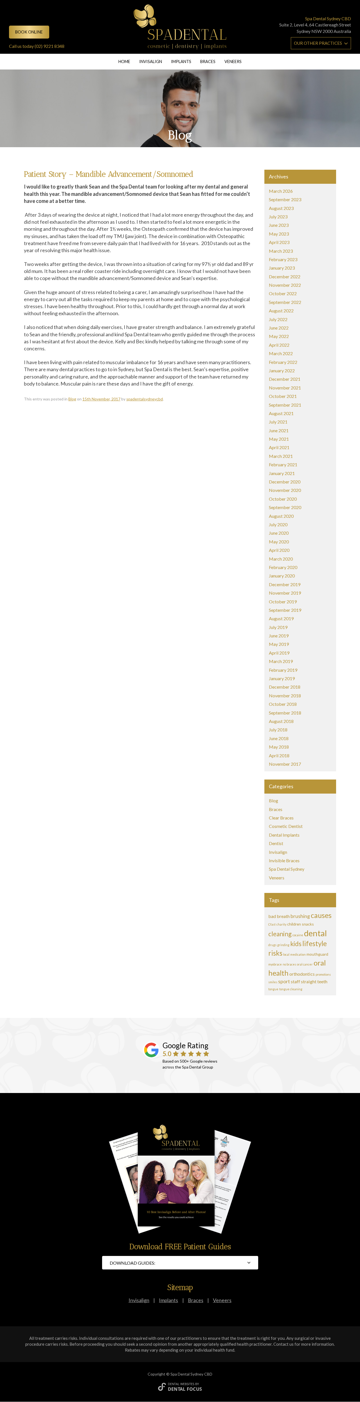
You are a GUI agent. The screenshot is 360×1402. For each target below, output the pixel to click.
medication (298, 954)
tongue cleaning (290, 989)
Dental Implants (284, 834)
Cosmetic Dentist (286, 826)
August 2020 (281, 516)
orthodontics (302, 974)
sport (284, 981)
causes (321, 915)
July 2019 (278, 627)
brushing (300, 916)
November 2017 (285, 764)
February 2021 (283, 464)
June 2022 (279, 327)
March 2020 (281, 558)
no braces (289, 964)
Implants (181, 61)
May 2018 (279, 746)
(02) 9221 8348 (49, 46)
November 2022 (285, 285)
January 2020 (282, 575)
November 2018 (285, 695)
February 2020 (283, 567)
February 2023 (283, 259)
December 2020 (284, 481)
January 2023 (282, 267)
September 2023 (285, 199)
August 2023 (281, 208)
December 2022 (284, 276)
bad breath (279, 916)
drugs (272, 945)
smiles (272, 982)
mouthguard (317, 954)
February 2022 (283, 362)
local (286, 954)
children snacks (300, 924)
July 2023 (278, 216)
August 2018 (281, 721)
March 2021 (281, 456)
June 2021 (279, 430)
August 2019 (281, 618)
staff (295, 981)
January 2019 (282, 678)
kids (296, 944)
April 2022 (279, 345)
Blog (72, 399)
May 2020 (279, 541)
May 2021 (279, 439)
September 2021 (285, 404)
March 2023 (281, 251)
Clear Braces (281, 817)
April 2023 (279, 242)
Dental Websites (181, 1384)
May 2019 (279, 644)
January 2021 (282, 473)
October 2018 (283, 704)
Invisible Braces (284, 860)
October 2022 (283, 293)
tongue (273, 989)
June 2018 (279, 738)
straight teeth (314, 981)
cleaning (280, 934)
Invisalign (150, 61)
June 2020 (279, 533)
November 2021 (285, 387)
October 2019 (283, 601)
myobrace (275, 964)
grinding (283, 945)
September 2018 (285, 712)
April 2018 (279, 755)
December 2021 (284, 379)
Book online (29, 32)
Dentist (276, 843)
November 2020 (285, 490)
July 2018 (278, 729)
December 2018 (284, 686)
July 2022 (278, 319)
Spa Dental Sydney (286, 869)
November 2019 (285, 592)
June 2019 (279, 635)
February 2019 (283, 670)
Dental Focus (185, 1389)
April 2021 (279, 447)
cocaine (297, 935)
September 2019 (285, 610)
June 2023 (279, 225)
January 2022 (282, 370)
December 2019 (284, 584)
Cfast (272, 924)
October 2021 (283, 396)
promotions (323, 974)
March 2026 (281, 191)
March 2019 (281, 661)
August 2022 (281, 310)
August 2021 (281, 413)
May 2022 (279, 336)
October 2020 (283, 498)
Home (124, 61)
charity (281, 924)
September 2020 (285, 507)
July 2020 (278, 524)
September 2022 (285, 302)
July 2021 (278, 421)
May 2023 (279, 233)
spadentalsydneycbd (144, 399)
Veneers (233, 61)
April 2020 (279, 550)
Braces (207, 61)
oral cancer (305, 964)
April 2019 (279, 652)
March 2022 (281, 353)
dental (315, 933)
